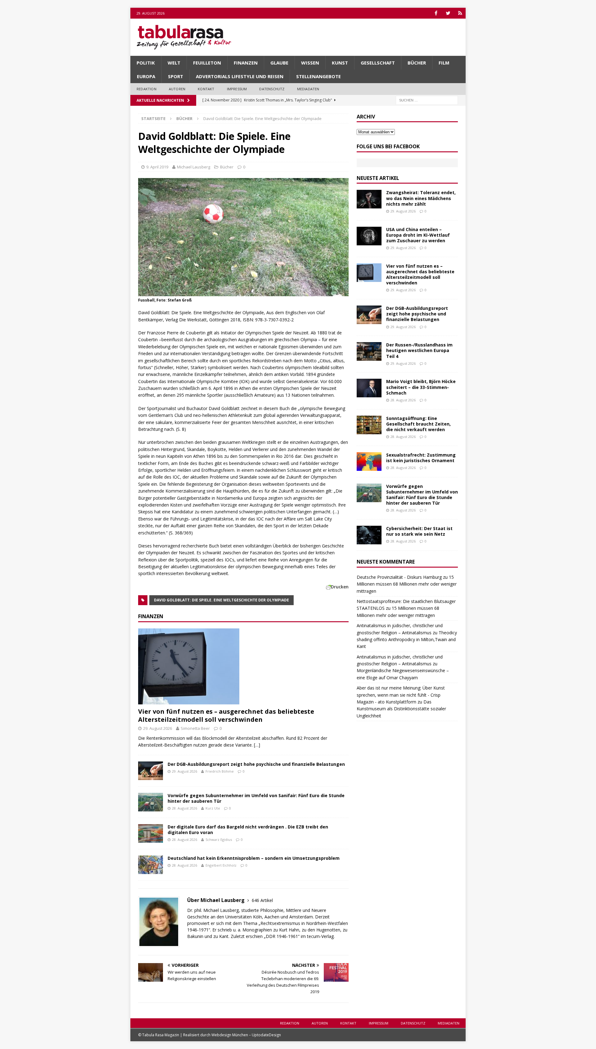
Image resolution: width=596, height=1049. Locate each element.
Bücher (417, 63)
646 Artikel (262, 900)
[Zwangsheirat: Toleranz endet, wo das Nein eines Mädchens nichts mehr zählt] (369, 199)
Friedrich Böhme (219, 771)
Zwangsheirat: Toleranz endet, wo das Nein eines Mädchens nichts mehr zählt (421, 198)
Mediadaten (308, 89)
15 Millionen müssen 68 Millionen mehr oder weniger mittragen (407, 584)
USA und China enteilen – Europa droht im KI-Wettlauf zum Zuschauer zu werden (418, 234)
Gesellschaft (378, 63)
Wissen (310, 63)
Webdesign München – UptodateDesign (246, 1035)
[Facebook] (436, 13)
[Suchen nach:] (427, 100)
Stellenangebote (318, 76)
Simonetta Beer (195, 728)
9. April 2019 (157, 167)
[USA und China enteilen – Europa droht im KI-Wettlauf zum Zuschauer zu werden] (369, 236)
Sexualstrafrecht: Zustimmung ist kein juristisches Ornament (421, 457)
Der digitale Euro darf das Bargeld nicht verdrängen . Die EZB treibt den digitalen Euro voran (248, 829)
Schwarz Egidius (218, 839)
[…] (257, 745)
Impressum (237, 89)
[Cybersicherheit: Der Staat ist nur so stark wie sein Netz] (369, 535)
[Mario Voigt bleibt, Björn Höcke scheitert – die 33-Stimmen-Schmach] (369, 388)
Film (444, 63)
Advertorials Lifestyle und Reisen (239, 76)
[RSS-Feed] (460, 13)
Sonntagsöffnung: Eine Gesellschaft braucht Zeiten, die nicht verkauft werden (418, 423)
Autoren (177, 89)
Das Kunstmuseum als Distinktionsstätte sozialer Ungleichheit (401, 709)
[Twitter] (448, 13)
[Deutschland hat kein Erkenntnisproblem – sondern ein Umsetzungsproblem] (150, 864)
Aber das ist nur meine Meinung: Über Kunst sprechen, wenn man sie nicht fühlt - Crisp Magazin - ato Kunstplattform (401, 695)
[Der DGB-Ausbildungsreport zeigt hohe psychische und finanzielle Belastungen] (150, 770)
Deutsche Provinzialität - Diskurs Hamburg (399, 577)
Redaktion (146, 89)
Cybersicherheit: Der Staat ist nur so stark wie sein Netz (419, 531)
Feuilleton (207, 63)
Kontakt (206, 89)
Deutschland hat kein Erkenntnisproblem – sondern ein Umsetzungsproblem (254, 858)
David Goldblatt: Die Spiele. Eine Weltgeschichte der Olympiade (221, 600)
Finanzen (246, 63)
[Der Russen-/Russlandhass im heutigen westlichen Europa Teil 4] (369, 351)
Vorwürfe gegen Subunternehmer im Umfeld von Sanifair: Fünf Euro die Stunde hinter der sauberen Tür (256, 798)
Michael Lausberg (193, 167)
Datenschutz (271, 89)
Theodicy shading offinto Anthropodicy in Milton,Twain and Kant (407, 639)
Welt (174, 63)
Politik (146, 63)
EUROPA (146, 76)
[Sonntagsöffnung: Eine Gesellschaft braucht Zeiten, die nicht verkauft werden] (369, 425)
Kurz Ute (212, 808)
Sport (175, 76)
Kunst (340, 63)
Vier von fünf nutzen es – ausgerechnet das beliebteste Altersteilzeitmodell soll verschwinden (226, 715)
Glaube (279, 63)
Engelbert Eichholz (221, 865)
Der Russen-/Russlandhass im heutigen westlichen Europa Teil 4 (419, 350)
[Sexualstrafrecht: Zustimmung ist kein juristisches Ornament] (369, 461)
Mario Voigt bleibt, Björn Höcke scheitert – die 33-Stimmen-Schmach (421, 386)
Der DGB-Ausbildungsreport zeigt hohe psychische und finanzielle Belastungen (256, 764)
